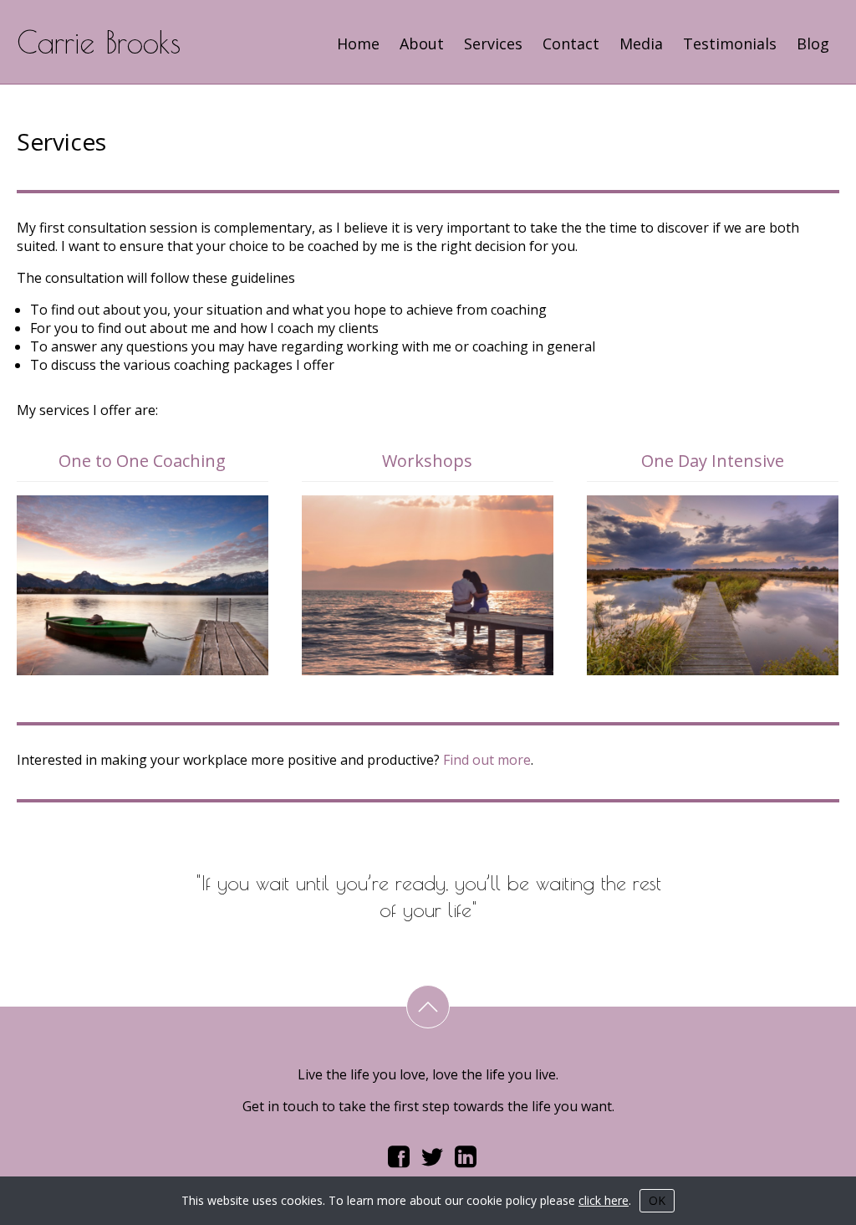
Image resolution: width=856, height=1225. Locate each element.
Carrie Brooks (99, 41)
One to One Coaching (142, 460)
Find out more (487, 760)
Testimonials (730, 43)
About (422, 43)
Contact (571, 43)
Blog (813, 43)
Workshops (427, 460)
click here (603, 1200)
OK (657, 1200)
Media (641, 43)
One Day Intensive (712, 460)
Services (493, 43)
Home (358, 43)
